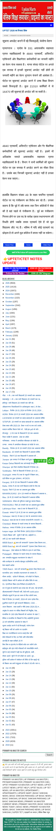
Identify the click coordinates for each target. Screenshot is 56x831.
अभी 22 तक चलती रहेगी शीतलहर (13, 539)
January (9, 335)
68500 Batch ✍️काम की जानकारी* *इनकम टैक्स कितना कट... (24, 543)
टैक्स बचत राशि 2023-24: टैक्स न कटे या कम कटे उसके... (22, 426)
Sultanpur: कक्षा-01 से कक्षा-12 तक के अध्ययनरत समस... (23, 516)
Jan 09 (8, 694)
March (8, 328)
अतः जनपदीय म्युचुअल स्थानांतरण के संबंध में (17, 558)
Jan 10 (8, 691)
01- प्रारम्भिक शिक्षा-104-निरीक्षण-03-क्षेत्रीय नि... (19, 584)
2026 (7, 283)
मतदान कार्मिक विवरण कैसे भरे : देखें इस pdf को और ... (21, 429)
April (7, 324)
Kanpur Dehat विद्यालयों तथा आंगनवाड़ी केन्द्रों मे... (20, 463)
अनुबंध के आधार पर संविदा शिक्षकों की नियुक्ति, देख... (20, 611)
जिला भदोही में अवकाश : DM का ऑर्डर (15, 437)
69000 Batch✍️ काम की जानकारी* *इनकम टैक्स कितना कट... (24, 546)
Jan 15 (8, 672)
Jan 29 (8, 347)
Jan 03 (8, 717)
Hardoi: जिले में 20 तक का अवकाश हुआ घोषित (18, 490)
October (9, 302)
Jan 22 (8, 373)
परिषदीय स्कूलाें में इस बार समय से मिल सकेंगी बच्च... (20, 595)
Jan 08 (8, 698)
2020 (7, 741)
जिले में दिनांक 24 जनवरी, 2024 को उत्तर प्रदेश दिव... (21, 599)
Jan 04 (8, 713)
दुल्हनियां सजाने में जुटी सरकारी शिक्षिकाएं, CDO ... (19, 603)
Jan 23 (8, 369)
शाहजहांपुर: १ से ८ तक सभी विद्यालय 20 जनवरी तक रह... (22, 399)
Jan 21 (8, 377)
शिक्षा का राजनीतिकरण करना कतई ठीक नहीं (17, 633)
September (10, 305)
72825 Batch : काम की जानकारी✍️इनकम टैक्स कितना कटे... (24, 569)
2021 (7, 737)
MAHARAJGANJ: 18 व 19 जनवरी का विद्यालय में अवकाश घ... (25, 494)
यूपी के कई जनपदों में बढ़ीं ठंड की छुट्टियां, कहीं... (19, 652)
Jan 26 (8, 358)
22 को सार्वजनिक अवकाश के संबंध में (14, 622)
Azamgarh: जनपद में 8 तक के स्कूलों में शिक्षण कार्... (21, 475)
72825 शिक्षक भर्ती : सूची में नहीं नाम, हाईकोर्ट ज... (19, 535)
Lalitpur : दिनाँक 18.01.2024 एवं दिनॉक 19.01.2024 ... (23, 410)
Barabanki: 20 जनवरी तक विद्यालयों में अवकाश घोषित (21, 452)
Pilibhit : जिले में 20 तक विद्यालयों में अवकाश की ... (20, 456)
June (7, 317)
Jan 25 (8, 362)
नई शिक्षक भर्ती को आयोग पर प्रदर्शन (14, 629)
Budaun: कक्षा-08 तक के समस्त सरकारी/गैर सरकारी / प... (23, 520)
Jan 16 (8, 668)
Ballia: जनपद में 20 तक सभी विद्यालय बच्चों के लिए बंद (21, 486)
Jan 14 (8, 675)
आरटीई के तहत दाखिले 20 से (12, 641)
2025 (7, 287)
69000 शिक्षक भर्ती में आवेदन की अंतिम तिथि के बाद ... (21, 580)
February (9, 332)
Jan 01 (8, 725)
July (7, 313)
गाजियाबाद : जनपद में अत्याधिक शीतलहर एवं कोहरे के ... (21, 441)
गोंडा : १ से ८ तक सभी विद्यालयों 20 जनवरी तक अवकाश (21, 395)
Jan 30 (8, 343)
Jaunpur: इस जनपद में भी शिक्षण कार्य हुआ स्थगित (19, 459)
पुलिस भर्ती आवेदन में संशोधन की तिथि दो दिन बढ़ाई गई (20, 660)
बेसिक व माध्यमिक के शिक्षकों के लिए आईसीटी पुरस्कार (20, 618)
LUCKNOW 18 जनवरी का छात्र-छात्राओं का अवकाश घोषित (23, 418)
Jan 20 (8, 381)
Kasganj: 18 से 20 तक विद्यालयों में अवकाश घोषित (20, 482)
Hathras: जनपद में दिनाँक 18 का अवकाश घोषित (19, 527)
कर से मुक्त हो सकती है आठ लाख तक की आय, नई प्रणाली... (23, 588)
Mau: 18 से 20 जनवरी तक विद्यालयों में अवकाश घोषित (21, 497)
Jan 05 (8, 709)
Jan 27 (8, 354)
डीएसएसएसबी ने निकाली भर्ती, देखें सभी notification (20, 592)
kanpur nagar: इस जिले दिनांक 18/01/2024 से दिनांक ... (23, 531)
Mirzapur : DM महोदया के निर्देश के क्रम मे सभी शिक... (22, 550)
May (7, 320)
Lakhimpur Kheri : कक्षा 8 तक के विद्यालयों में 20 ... (21, 509)
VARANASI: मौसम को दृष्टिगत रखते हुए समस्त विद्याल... (22, 501)
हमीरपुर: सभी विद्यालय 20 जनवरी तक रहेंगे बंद (17, 403)
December (10, 294)
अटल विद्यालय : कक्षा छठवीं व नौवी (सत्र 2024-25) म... (21, 607)
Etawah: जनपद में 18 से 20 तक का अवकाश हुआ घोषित (21, 512)
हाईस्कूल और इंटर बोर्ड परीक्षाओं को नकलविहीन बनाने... (21, 648)
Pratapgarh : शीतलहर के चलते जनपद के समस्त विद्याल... (22, 554)
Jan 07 (8, 702)
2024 (7, 291)
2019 (7, 745)
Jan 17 (8, 392)
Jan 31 (8, 339)
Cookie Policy (37, 829)
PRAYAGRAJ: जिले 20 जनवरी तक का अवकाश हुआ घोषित (23, 505)
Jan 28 (8, 350)
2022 (7, 734)
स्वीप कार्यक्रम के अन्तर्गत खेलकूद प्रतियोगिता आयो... (20, 561)
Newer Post (9, 245)
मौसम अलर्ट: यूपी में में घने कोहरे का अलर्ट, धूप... (18, 656)
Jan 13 (8, 679)
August (8, 309)
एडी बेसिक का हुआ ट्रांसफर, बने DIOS (16, 478)
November (10, 298)
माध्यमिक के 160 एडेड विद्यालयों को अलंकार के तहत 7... (21, 614)
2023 (7, 730)
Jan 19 (8, 384)
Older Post (47, 245)
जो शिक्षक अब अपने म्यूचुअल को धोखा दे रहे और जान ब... (21, 663)
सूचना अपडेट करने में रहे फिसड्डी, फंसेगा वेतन (18, 626)
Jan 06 (8, 706)
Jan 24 (8, 365)
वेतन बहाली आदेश (8, 565)
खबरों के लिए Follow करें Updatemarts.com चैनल (29, 252)
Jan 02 (8, 721)
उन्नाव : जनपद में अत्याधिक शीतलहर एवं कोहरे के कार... (21, 444)
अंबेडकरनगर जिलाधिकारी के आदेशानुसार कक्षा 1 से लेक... (22, 407)
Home (28, 245)
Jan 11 (8, 687)
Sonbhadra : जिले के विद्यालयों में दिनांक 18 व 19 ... (21, 471)
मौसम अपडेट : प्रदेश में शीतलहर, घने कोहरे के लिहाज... (21, 577)
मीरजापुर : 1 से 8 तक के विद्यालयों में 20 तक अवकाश (20, 433)
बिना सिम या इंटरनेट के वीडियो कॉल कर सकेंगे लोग (19, 644)
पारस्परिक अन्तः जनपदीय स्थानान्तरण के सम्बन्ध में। (19, 573)
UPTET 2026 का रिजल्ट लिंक (14, 30)
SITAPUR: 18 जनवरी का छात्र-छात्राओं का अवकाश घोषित (23, 422)
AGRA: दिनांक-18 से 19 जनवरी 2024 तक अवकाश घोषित (22, 414)
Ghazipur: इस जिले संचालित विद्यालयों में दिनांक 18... (21, 467)
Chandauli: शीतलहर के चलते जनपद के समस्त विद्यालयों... (22, 524)
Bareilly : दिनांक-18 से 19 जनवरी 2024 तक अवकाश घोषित (23, 448)
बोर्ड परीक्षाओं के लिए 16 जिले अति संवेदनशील (17, 637)
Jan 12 (8, 683)
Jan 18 (8, 388)
